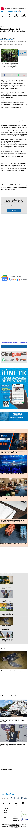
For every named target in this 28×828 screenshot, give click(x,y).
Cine (14, 816)
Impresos (15, 820)
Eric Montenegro (4, 39)
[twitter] (18, 798)
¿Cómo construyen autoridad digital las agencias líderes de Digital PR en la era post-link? (12, 520)
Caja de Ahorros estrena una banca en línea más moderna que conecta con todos (12, 474)
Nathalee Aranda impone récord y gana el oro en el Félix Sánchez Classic (7, 600)
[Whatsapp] (11, 798)
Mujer (15, 814)
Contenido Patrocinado (8, 430)
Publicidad (7, 817)
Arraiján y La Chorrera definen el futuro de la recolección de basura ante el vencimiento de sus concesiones (12, 720)
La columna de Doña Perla (6, 769)
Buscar (6, 808)
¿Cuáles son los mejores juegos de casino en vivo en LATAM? (13, 544)
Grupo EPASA (5, 821)
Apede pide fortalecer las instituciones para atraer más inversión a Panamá (14, 696)
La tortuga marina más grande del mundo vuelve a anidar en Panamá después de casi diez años (12, 671)
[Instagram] (25, 798)
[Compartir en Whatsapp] (18, 75)
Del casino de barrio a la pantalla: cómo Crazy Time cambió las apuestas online (13, 497)
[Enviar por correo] (24, 75)
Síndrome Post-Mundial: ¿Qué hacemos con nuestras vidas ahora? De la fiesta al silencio (13, 451)
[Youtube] (21, 798)
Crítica (15, 808)
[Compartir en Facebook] (4, 75)
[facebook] (14, 798)
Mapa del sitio (6, 811)
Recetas (15, 818)
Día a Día (14, 811)
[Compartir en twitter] (12, 75)
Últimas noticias (6, 574)
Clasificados (7, 815)
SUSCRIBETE (14, 210)
